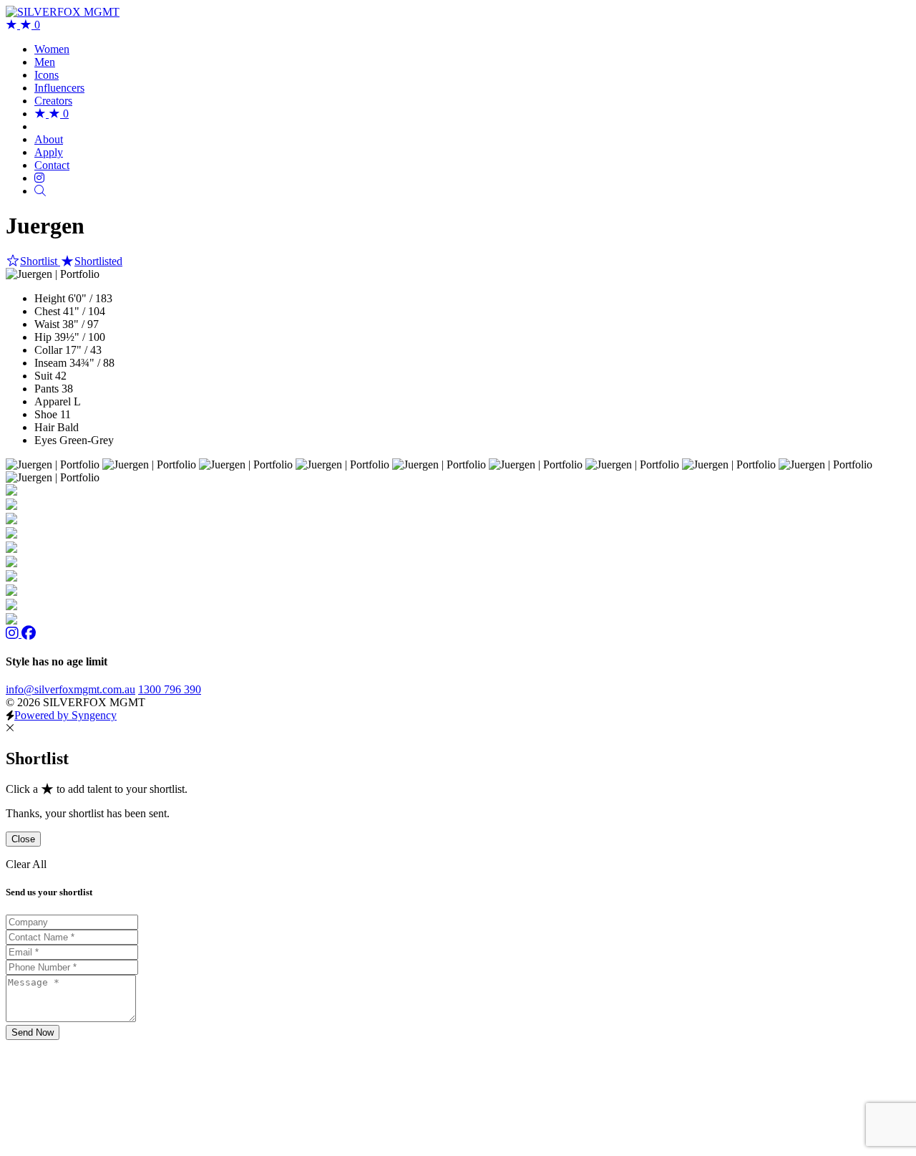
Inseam (50, 363)
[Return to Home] (63, 12)
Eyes (45, 440)
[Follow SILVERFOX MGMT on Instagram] (13, 633)
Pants (46, 388)
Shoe (45, 414)
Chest (47, 311)
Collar (48, 350)
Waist (46, 324)
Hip (43, 337)
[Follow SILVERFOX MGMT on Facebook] (28, 633)
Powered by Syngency (65, 715)
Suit (43, 376)
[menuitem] (51, 49)
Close (23, 839)
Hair (44, 427)
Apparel (52, 401)
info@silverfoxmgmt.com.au (70, 689)
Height (49, 298)
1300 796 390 (169, 689)
